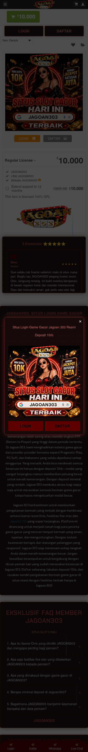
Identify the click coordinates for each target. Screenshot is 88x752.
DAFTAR (62, 426)
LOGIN (25, 426)
